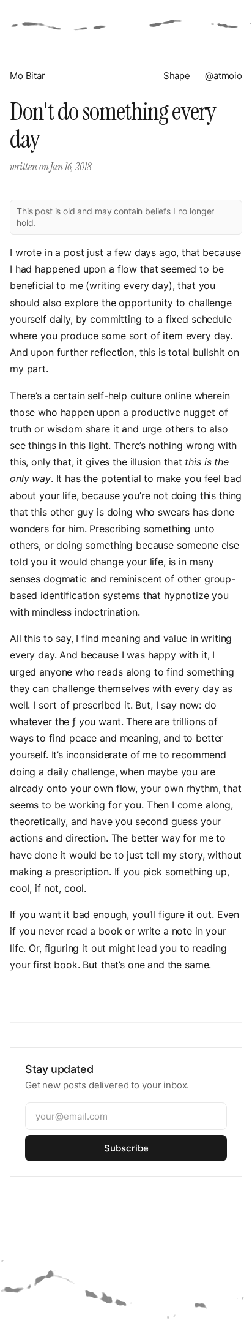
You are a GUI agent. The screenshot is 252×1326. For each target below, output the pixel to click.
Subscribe (126, 1148)
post (74, 252)
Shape (176, 75)
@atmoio (223, 75)
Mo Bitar (27, 75)
